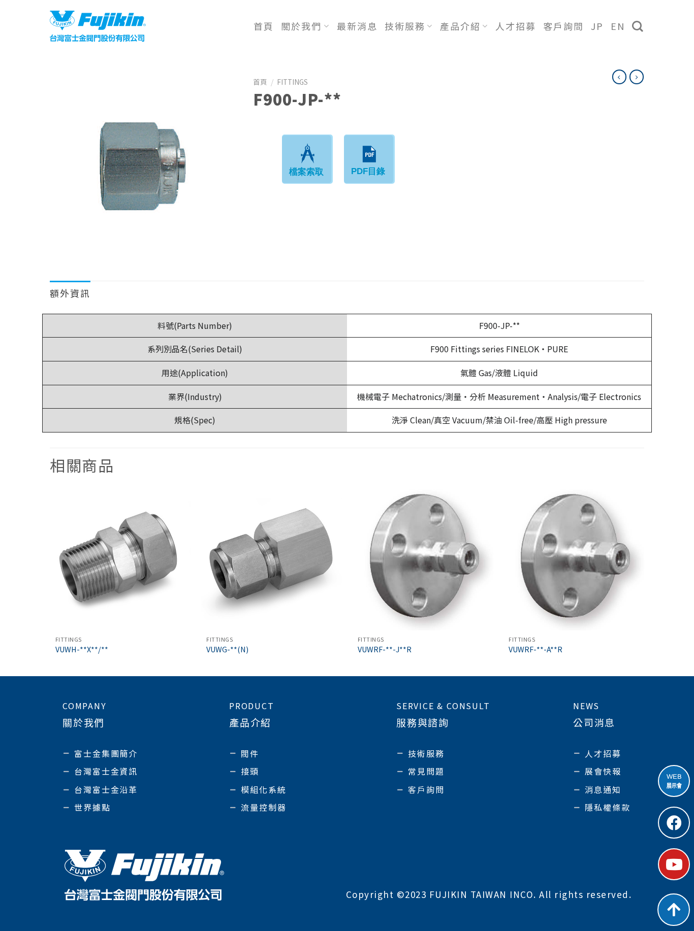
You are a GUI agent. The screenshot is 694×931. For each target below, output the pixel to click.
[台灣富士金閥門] (98, 26)
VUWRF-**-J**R (385, 649)
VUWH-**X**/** (81, 649)
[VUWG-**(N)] (271, 559)
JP (597, 25)
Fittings (292, 82)
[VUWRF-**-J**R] (422, 559)
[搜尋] (638, 26)
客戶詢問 (563, 25)
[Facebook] (674, 823)
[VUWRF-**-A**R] (573, 559)
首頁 (264, 25)
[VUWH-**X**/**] (120, 559)
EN (618, 25)
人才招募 (515, 25)
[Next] (643, 581)
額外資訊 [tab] (70, 293)
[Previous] (50, 581)
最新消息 (357, 25)
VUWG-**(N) (227, 649)
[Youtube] (674, 864)
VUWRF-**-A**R (535, 649)
